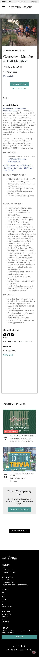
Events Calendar (6, 607)
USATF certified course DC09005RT (17, 165)
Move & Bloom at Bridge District (20, 438)
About (3, 567)
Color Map (18, 168)
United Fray (5, 621)
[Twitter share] (4, 334)
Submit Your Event (19, 509)
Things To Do (6, 2)
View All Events (20, 530)
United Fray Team (7, 570)
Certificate (8, 168)
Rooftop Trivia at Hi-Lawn (18, 478)
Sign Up (19, 637)
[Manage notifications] (34, 652)
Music (3, 597)
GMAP (11, 170)
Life (3, 602)
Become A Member (7, 580)
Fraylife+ (34, 2)
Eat (3, 592)
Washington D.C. (6, 614)
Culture (4, 599)
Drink (3, 595)
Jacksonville (5, 617)
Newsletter (21, 2)
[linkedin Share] (12, 334)
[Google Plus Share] (17, 646)
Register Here (19, 84)
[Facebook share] (8, 334)
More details (8, 76)
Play (3, 604)
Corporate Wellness (8, 582)
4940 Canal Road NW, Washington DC (17, 160)
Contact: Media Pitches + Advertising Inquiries (15, 585)
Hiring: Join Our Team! (8, 572)
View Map (8, 354)
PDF (5, 170)
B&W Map (28, 168)
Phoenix (4, 619)
